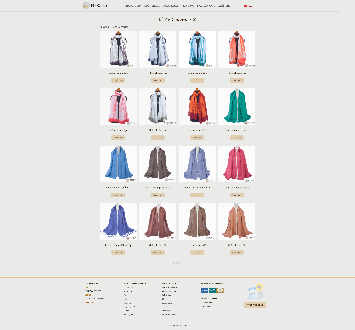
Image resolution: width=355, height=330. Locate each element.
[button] (255, 305)
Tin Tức (188, 5)
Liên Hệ (224, 5)
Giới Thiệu (152, 5)
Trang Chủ (132, 5)
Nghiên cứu (206, 5)
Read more (118, 80)
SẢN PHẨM (170, 5)
